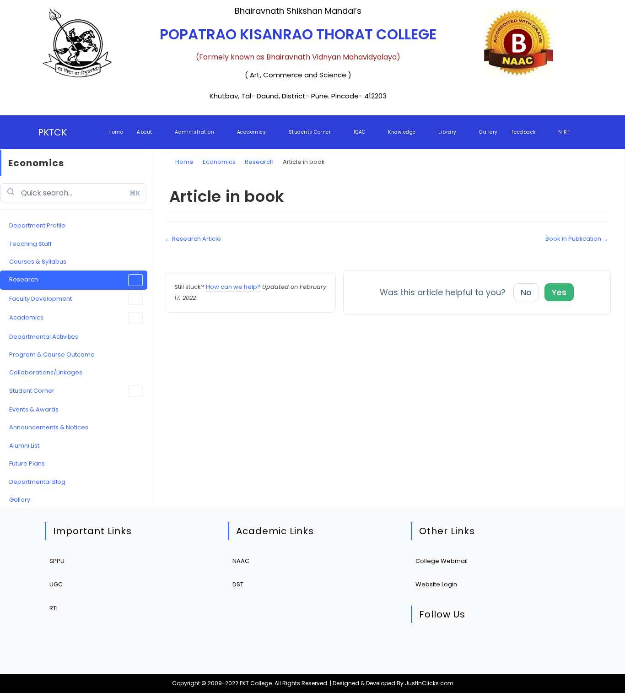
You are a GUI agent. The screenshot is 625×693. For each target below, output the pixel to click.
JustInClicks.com (429, 683)
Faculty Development (40, 298)
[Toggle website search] (585, 132)
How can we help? (233, 286)
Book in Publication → (577, 238)
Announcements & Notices (48, 427)
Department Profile (37, 225)
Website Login (436, 584)
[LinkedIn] (480, 646)
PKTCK (52, 132)
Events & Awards (34, 409)
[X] (424, 646)
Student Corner (31, 390)
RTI (53, 608)
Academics (26, 317)
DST (237, 584)
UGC (56, 584)
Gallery (19, 499)
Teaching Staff (30, 243)
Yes (559, 292)
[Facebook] (452, 646)
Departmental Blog (37, 481)
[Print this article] (608, 186)
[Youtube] (508, 646)
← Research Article (193, 238)
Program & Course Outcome (52, 354)
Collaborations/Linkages (45, 372)
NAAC (240, 561)
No (526, 292)
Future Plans (27, 463)
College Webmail (441, 561)
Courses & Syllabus (37, 261)
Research (23, 279)
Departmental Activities (43, 336)
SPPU (57, 561)
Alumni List (24, 445)
